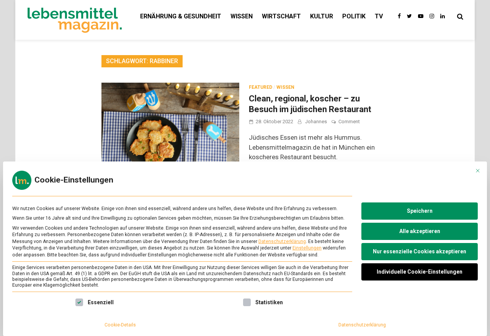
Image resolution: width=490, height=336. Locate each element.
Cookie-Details (120, 325)
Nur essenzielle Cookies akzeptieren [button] (419, 251)
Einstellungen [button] (307, 248)
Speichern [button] (420, 211)
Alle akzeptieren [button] (419, 231)
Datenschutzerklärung (282, 241)
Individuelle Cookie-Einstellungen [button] (419, 272)
